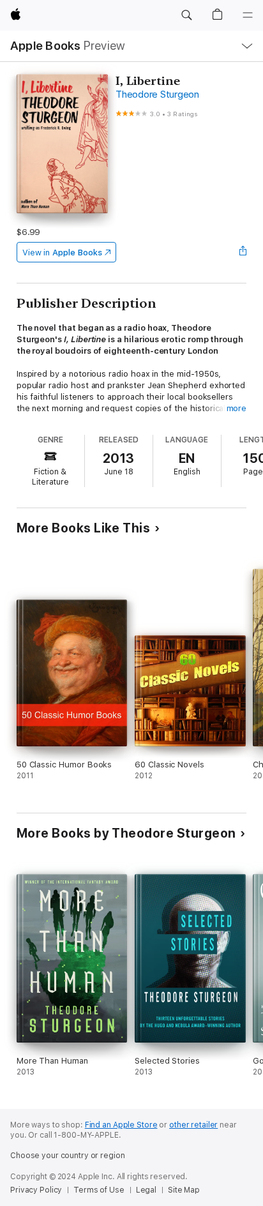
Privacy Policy (36, 1190)
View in (62, 252)
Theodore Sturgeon (157, 94)
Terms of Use (98, 1190)
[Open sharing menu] (243, 252)
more (237, 408)
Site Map (184, 1190)
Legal (146, 1190)
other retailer (193, 1124)
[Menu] (247, 15)
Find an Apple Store (121, 1124)
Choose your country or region (67, 1155)
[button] (186, 15)
